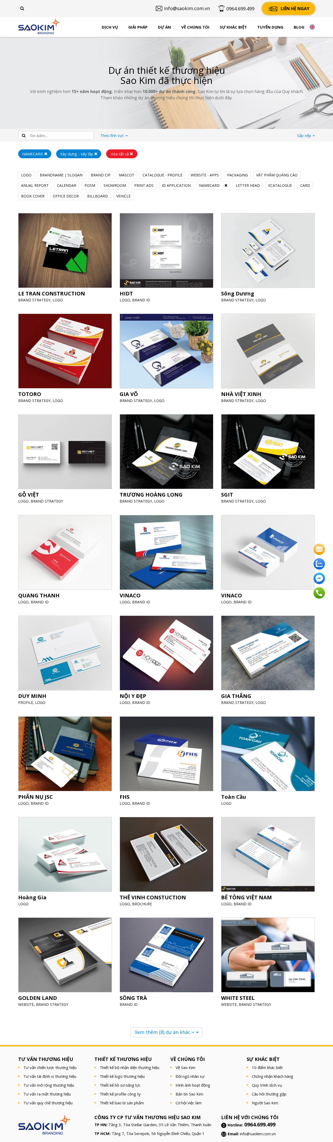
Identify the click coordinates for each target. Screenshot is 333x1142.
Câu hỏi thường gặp (269, 1094)
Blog (299, 27)
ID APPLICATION (176, 185)
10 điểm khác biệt (267, 1067)
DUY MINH (32, 696)
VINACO (130, 595)
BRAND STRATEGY (34, 300)
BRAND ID (141, 300)
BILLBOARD (97, 196)
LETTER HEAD (248, 185)
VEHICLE (123, 196)
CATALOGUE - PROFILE (162, 175)
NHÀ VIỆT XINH (241, 394)
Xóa (120, 153)
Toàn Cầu (233, 796)
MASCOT (126, 175)
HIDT (126, 293)
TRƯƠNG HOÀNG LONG (151, 494)
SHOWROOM (115, 185)
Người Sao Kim (265, 1102)
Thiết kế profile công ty (120, 1094)
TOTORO (29, 394)
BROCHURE (142, 903)
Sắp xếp (304, 135)
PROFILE (25, 702)
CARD (305, 185)
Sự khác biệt (233, 27)
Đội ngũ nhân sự (190, 1076)
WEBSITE (26, 1004)
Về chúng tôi (195, 27)
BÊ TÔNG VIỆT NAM (246, 897)
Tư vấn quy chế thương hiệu (48, 1102)
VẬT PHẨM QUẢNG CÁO (277, 175)
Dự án (164, 27)
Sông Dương (237, 293)
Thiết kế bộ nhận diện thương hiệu (129, 1067)
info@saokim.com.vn (258, 1133)
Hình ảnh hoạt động (193, 1085)
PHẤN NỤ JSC (35, 796)
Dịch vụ (110, 27)
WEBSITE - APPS (205, 175)
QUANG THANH (39, 595)
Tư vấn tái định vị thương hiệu (49, 1076)
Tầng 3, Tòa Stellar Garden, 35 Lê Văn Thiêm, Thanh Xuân (159, 1124)
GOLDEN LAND (37, 998)
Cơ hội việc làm (189, 1102)
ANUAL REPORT (35, 185)
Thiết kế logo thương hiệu (122, 1076)
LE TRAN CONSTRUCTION (51, 293)
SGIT (227, 494)
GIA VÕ (129, 394)
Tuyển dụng (270, 27)
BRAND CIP (101, 175)
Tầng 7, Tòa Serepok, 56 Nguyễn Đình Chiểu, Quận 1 (158, 1133)
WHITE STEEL (238, 998)
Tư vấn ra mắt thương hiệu (47, 1094)
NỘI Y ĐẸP (133, 696)
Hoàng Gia (32, 897)
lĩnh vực (112, 135)
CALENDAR (66, 185)
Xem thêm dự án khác (163, 1032)
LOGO (26, 175)
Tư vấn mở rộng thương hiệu (48, 1085)
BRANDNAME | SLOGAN (61, 175)
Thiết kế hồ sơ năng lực (120, 1085)
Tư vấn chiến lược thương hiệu (49, 1067)
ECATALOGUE (280, 185)
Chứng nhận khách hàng (272, 1076)
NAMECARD (209, 185)
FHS (125, 796)
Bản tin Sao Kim (189, 1094)
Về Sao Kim (185, 1067)
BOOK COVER (32, 196)
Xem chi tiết (65, 263)
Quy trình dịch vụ (267, 1085)
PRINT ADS (143, 185)
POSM (90, 185)
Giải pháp (138, 27)
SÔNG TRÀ (133, 998)
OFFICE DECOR (66, 196)
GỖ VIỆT (28, 494)
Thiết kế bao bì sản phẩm (122, 1102)
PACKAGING (237, 175)
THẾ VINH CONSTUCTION (153, 897)
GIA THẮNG (236, 696)
